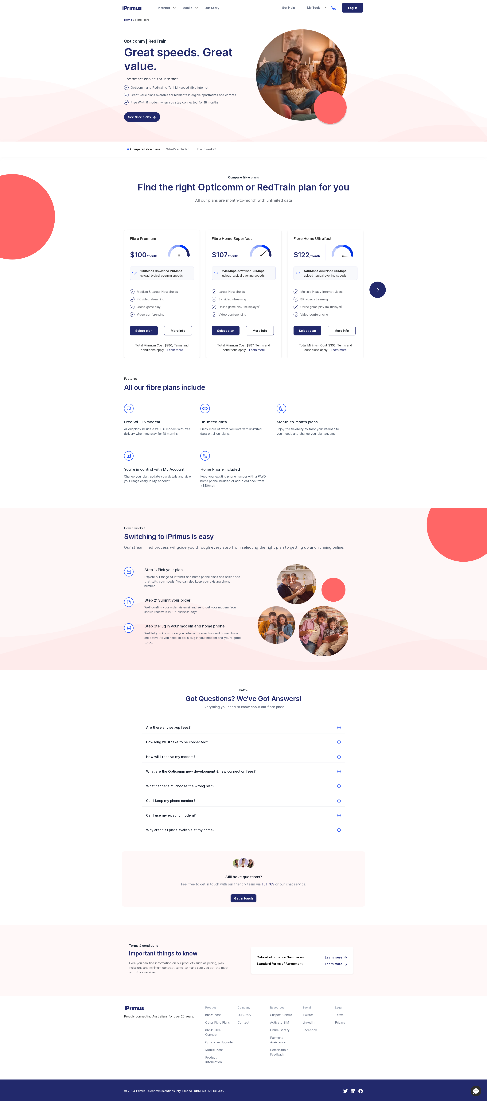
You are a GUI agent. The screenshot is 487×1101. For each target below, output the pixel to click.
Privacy (340, 1022)
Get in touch (243, 898)
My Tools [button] (314, 8)
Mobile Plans (214, 1050)
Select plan (143, 331)
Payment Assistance (278, 1040)
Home (128, 19)
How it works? (206, 149)
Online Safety (280, 1030)
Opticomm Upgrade (219, 1042)
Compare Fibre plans (145, 149)
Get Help (288, 8)
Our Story (212, 8)
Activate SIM (279, 1022)
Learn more (175, 350)
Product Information (213, 1060)
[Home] (135, 7)
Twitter (308, 1015)
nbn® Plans (213, 1015)
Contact (243, 1022)
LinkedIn (308, 1022)
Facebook (310, 1030)
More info (178, 331)
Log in (352, 8)
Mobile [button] (187, 8)
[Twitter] (345, 1091)
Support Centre (281, 1015)
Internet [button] (164, 8)
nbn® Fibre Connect (213, 1032)
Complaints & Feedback (279, 1052)
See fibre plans (139, 117)
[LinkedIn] (353, 1091)
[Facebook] (360, 1091)
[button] (476, 1091)
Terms (339, 1015)
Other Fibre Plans (217, 1022)
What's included (177, 149)
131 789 (268, 884)
